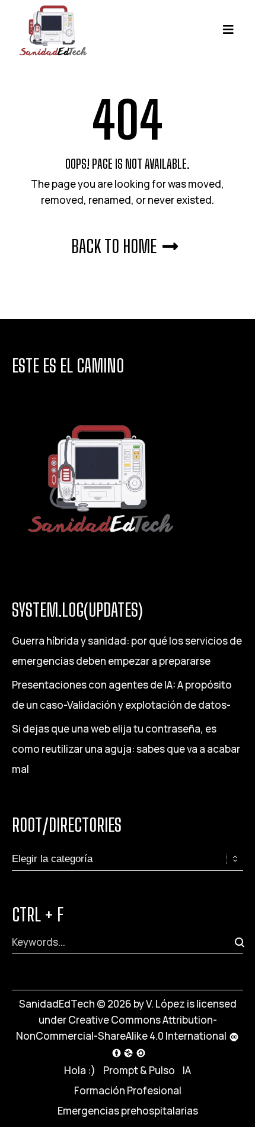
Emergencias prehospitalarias (128, 1110)
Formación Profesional (127, 1090)
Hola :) (79, 1070)
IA (187, 1070)
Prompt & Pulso (139, 1070)
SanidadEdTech (57, 1004)
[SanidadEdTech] (53, 29)
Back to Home (114, 246)
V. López (165, 1004)
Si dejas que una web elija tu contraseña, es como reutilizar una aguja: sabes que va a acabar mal (126, 749)
